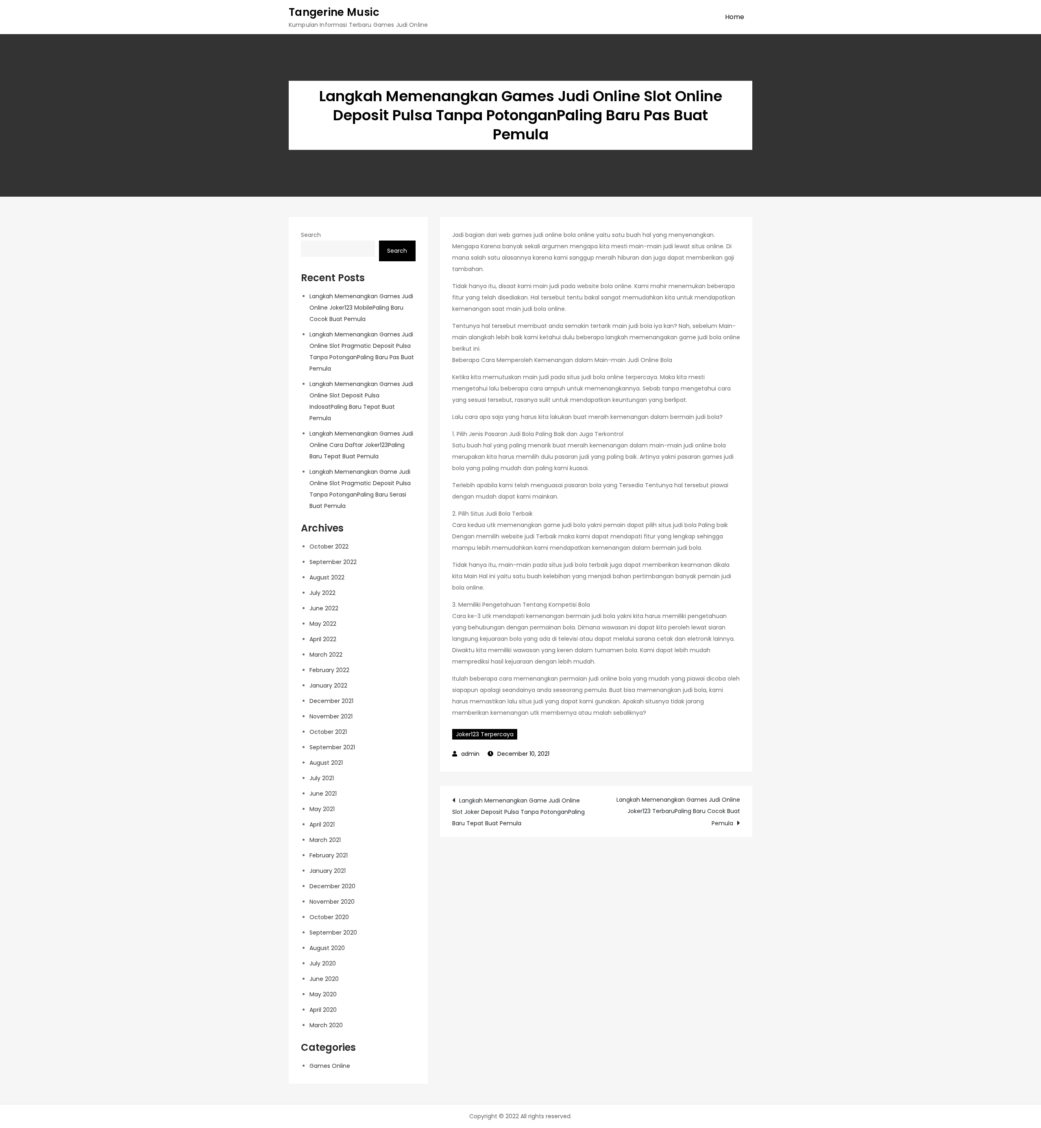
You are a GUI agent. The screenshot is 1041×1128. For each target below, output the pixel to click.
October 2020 (329, 917)
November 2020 (332, 902)
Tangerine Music (334, 12)
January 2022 (328, 685)
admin (470, 754)
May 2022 (322, 624)
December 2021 (331, 701)
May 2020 (323, 994)
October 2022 (328, 546)
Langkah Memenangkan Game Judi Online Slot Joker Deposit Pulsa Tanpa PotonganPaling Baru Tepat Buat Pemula (518, 811)
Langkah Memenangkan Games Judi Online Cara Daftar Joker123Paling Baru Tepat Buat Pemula (361, 445)
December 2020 (332, 886)
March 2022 (325, 655)
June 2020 (324, 979)
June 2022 (323, 608)
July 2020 (322, 963)
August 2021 (326, 763)
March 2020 (326, 1025)
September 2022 (333, 562)
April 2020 (323, 1010)
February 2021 (328, 855)
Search (311, 235)
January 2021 (327, 871)
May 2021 (322, 809)
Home (734, 17)
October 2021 (328, 732)
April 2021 (322, 824)
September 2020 (333, 932)
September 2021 (332, 747)
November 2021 (331, 716)
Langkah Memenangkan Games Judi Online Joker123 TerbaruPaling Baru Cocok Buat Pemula (678, 811)
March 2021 (325, 840)
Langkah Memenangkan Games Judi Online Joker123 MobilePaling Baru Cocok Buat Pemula (361, 307)
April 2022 (322, 639)
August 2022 (326, 577)
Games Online (329, 1066)
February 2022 (329, 670)
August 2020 (327, 948)
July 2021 (321, 778)
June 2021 (323, 794)
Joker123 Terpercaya (485, 734)
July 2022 (322, 593)
